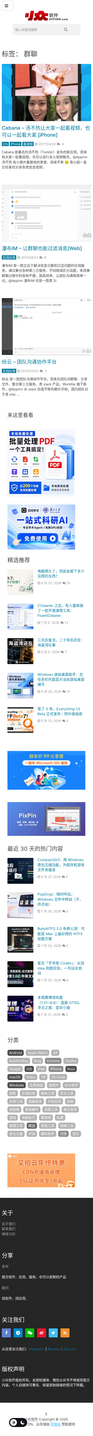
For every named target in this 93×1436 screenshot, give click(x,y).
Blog (37, 1061)
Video (30, 1077)
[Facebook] (6, 1332)
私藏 (60, 1117)
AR (55, 1053)
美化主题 (16, 1134)
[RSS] (65, 1332)
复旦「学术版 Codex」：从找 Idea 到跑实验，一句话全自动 (60, 968)
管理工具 (16, 1126)
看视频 (28, 144)
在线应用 (9, 257)
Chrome (53, 1061)
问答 (63, 1134)
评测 (31, 1134)
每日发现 (70, 1109)
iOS (5, 144)
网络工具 (67, 1126)
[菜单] (7, 6)
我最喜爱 (35, 1101)
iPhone (16, 144)
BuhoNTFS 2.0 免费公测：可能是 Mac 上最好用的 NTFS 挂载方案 (61, 933)
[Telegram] (18, 1332)
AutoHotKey (18, 1061)
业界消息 (36, 1085)
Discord (70, 1349)
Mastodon (37, 1349)
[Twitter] (53, 1332)
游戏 (12, 1117)
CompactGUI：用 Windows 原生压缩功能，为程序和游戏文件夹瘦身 (60, 864)
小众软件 (31, 1419)
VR (43, 1077)
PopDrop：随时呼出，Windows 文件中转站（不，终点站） (60, 899)
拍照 (70, 1101)
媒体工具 (47, 1093)
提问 (5, 1288)
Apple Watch (37, 1053)
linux (71, 1069)
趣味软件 (47, 1134)
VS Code (58, 1077)
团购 (12, 1093)
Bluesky (54, 1349)
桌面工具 (51, 1109)
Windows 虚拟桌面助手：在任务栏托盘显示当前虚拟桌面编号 (60, 679)
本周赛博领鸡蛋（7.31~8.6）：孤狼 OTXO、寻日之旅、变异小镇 (60, 1002)
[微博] (41, 1332)
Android (15, 1053)
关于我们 (8, 1224)
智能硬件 (32, 1109)
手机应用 (54, 1101)
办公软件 (71, 1085)
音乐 (75, 1134)
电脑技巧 (28, 1117)
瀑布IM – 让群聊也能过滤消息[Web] (42, 248)
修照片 (54, 1085)
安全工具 (67, 1093)
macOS (15, 1077)
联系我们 (8, 1229)
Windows (16, 1085)
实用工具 (16, 1101)
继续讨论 (8, 1234)
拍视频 (14, 1109)
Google (15, 1069)
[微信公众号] (29, 1332)
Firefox (71, 1061)
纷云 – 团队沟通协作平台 (29, 362)
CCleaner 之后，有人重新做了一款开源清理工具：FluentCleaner (60, 610)
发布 (5, 1266)
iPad (41, 1069)
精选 (31, 1126)
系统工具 (47, 1126)
